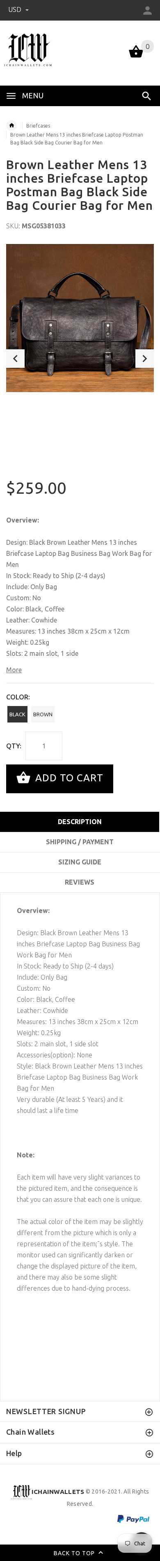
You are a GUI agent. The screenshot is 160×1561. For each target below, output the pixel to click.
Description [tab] (80, 821)
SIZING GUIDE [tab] (79, 862)
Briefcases (38, 125)
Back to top (75, 1552)
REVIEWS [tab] (79, 882)
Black (17, 714)
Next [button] (144, 358)
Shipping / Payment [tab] (80, 842)
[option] (80, 318)
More (14, 670)
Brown (43, 714)
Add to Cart (67, 777)
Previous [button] (15, 358)
